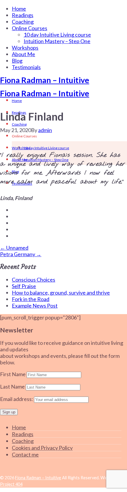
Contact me (25, 454)
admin (45, 130)
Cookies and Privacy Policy (42, 447)
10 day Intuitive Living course (57, 34)
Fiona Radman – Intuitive (44, 80)
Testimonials (26, 67)
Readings (22, 15)
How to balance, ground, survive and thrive (61, 292)
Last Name (12, 386)
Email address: (17, 399)
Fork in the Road (30, 299)
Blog (17, 60)
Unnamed (14, 247)
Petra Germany (20, 254)
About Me (23, 54)
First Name (13, 374)
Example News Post (35, 305)
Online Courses (29, 28)
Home (19, 8)
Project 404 (11, 484)
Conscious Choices (33, 279)
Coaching (23, 21)
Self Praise (24, 286)
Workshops (25, 47)
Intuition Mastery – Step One (57, 41)
